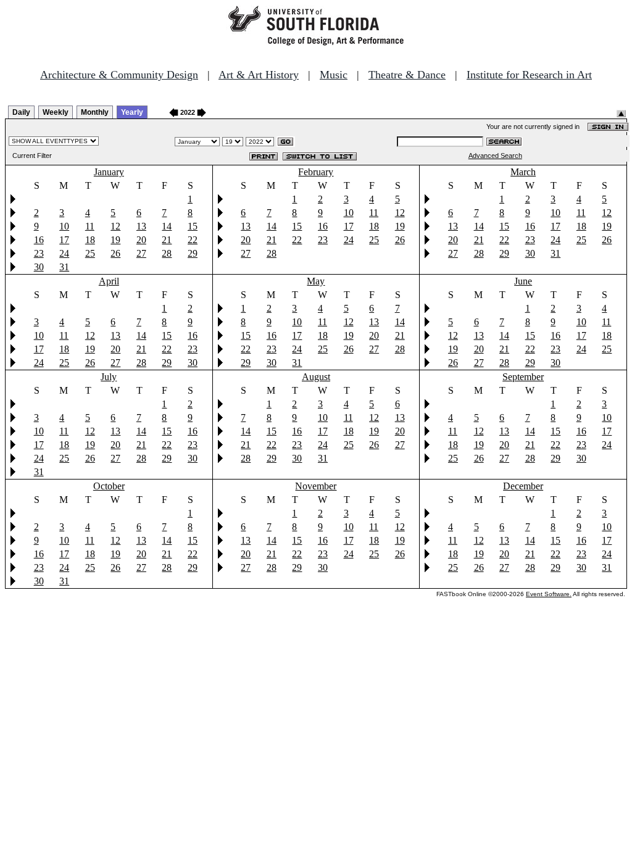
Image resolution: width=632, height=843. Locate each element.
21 (167, 240)
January (109, 172)
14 (167, 226)
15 (193, 226)
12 (115, 226)
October (109, 486)
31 (64, 267)
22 (193, 240)
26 (115, 253)
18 (90, 240)
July (109, 377)
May (316, 281)
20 (141, 240)
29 (193, 253)
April (109, 281)
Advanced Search (495, 155)
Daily (21, 112)
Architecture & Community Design (119, 75)
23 (39, 253)
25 (90, 253)
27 (141, 253)
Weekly (56, 112)
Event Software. (549, 594)
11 (89, 226)
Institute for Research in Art (529, 75)
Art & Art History (258, 75)
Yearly (132, 112)
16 (39, 240)
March (523, 172)
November (315, 486)
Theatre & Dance (407, 75)
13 (141, 226)
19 (115, 240)
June (523, 281)
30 (39, 267)
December (523, 486)
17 (64, 240)
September (523, 377)
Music (333, 75)
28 (167, 253)
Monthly (95, 112)
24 (64, 253)
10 (64, 226)
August (316, 377)
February (315, 172)
